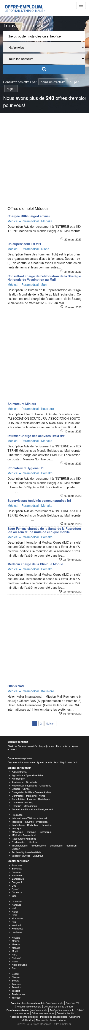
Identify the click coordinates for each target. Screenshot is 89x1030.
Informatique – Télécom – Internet (29, 818)
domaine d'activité (53, 82)
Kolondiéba (17, 928)
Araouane (17, 865)
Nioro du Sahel (19, 964)
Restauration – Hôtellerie (25, 842)
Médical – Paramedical (23, 835)
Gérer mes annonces (43, 1013)
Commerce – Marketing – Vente (28, 795)
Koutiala (16, 937)
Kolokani (16, 925)
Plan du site (42, 1020)
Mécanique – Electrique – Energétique (31, 831)
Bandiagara (18, 878)
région (11, 88)
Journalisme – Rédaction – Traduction (31, 825)
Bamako (16, 872)
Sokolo (15, 980)
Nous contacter (58, 1020)
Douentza (17, 892)
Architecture (18, 778)
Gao (14, 895)
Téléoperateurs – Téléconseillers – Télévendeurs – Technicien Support (44, 847)
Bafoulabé (17, 868)
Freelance (17, 814)
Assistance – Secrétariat (25, 782)
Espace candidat (18, 742)
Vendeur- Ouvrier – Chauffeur (27, 855)
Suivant (50, 723)
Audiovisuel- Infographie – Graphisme (31, 785)
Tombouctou (18, 994)
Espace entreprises (20, 758)
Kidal (14, 914)
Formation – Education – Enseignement (32, 809)
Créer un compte (54, 1003)
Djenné (15, 889)
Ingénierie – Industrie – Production (30, 821)
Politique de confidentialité (53, 1016)
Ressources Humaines (24, 838)
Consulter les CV (65, 1013)
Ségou (15, 973)
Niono (15, 961)
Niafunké (16, 958)
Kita (14, 921)
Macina (15, 940)
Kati (14, 908)
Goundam (17, 901)
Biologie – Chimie (21, 788)
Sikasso (16, 977)
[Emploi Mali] (25, 8)
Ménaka (16, 947)
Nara (14, 954)
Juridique (16, 828)
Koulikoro (17, 932)
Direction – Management (24, 805)
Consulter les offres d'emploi (58, 1006)
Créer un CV (72, 1003)
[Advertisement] (44, 159)
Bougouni (17, 882)
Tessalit (16, 990)
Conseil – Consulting (22, 802)
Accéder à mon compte (29, 1006)
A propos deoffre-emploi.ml (24, 1016)
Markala (16, 944)
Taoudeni (16, 984)
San (14, 968)
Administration (19, 771)
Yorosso (16, 997)
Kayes (15, 911)
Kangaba (16, 904)
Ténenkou (17, 987)
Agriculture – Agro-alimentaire (27, 775)
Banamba (17, 875)
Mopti (14, 951)
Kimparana (17, 918)
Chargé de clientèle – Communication (31, 792)
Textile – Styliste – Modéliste (26, 852)
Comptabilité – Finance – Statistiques (31, 799)
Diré (14, 885)
